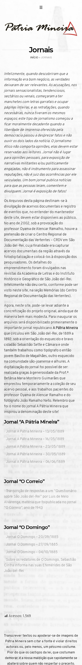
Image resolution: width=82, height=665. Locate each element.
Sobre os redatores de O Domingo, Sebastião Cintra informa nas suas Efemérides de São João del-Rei (40, 565)
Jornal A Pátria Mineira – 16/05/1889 (35, 439)
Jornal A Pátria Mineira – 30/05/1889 (35, 454)
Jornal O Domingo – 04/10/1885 (32, 552)
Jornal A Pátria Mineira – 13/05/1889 (35, 431)
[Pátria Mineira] (41, 28)
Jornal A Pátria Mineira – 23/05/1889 (35, 446)
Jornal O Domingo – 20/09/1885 (32, 537)
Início (34, 57)
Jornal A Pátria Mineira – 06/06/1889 (35, 462)
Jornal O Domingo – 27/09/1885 (32, 544)
